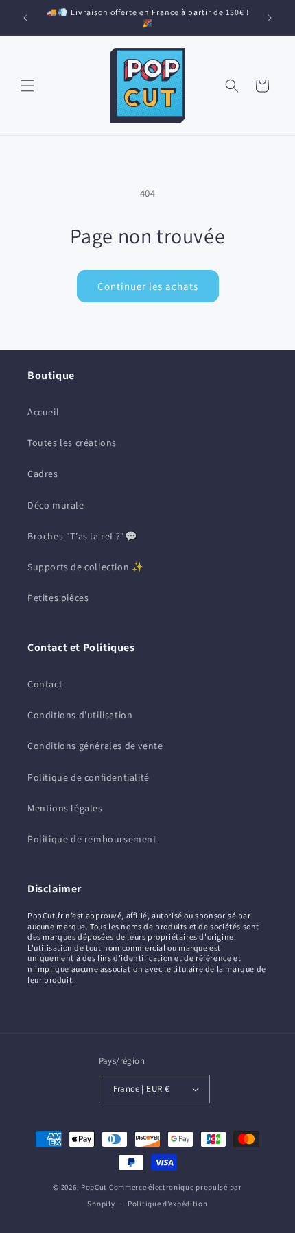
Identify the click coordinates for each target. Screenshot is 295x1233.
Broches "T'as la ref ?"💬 (82, 536)
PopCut (94, 1187)
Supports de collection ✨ (85, 567)
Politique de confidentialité (88, 777)
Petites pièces (57, 597)
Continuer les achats (147, 286)
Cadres (42, 473)
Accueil (43, 412)
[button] (27, 86)
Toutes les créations (72, 443)
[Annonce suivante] (270, 18)
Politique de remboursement (92, 839)
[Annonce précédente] (25, 18)
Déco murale (55, 505)
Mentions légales (65, 808)
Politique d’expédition (167, 1203)
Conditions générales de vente (95, 746)
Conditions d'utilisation (79, 715)
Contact (44, 684)
